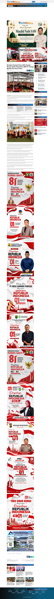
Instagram (44, 591)
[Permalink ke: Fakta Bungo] (8, 70)
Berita (39, 76)
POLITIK (37, 126)
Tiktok (44, 592)
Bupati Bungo (9, 553)
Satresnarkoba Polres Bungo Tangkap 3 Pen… (41, 88)
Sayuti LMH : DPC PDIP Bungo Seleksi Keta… (41, 81)
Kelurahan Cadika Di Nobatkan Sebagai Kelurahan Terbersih (10, 107)
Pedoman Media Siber (20, 592)
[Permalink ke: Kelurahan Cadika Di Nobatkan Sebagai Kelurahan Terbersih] (11, 569)
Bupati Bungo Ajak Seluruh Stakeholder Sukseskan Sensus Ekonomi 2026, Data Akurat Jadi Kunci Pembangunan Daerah (29, 584)
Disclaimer (16, 591)
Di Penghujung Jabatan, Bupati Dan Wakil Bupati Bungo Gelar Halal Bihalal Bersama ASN (13, 560)
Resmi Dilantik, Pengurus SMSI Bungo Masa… (42, 110)
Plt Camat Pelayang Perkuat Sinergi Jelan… (42, 78)
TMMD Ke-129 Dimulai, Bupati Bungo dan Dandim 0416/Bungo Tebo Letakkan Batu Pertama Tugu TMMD (11, 583)
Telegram (34, 593)
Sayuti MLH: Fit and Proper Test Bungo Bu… (42, 131)
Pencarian (33, 1)
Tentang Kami (23, 591)
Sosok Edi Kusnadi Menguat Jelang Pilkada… (41, 134)
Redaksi (23, 590)
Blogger (37, 592)
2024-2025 (12, 151)
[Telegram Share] (31, 70)
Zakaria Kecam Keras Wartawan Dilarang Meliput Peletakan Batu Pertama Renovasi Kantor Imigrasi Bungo (28, 108)
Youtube (31, 592)
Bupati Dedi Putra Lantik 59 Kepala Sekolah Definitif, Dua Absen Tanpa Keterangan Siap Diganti (20, 583)
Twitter (37, 591)
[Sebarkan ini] (27, 70)
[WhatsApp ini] (33, 70)
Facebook (31, 591)
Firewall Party (13, 553)
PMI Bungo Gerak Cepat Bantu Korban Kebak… (41, 114)
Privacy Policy (10, 591)
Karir (16, 590)
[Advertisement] (27, 14)
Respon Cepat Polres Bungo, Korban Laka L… (41, 85)
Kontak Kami (13, 592)
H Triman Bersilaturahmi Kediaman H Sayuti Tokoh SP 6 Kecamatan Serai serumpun (28, 560)
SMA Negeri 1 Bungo (18, 553)
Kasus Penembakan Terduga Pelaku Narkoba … (42, 75)
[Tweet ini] (29, 70)
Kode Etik (10, 590)
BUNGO (41, 76)
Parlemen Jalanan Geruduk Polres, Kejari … (40, 107)
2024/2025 (8, 97)
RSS (40, 593)
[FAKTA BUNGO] (13, 1)
